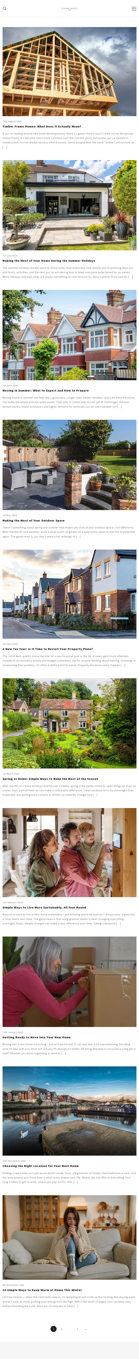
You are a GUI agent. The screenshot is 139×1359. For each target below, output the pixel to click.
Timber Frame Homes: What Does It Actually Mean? (42, 126)
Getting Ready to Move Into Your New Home (37, 1037)
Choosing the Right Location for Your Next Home (41, 1166)
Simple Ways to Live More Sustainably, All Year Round (44, 907)
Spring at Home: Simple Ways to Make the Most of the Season (50, 779)
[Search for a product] (5, 8)
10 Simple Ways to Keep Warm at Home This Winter (42, 1290)
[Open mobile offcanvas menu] (134, 8)
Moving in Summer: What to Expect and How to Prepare (46, 390)
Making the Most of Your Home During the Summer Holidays (49, 261)
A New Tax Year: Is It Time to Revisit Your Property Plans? (48, 649)
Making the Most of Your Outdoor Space (34, 520)
